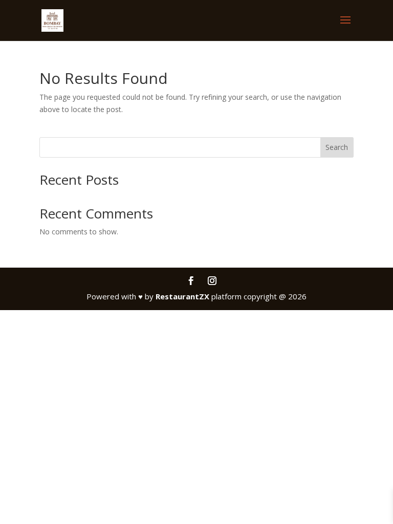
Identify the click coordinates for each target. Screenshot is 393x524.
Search (336, 147)
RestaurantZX (182, 296)
